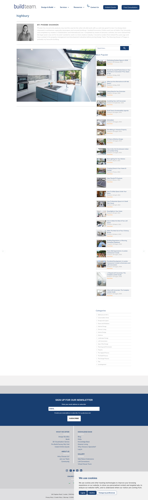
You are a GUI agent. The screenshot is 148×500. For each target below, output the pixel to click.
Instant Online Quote (62, 447)
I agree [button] (83, 493)
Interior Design (102, 332)
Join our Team (64, 459)
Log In (80, 449)
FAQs (80, 439)
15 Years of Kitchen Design (115, 139)
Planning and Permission (105, 347)
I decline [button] (92, 493)
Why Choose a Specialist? (87, 447)
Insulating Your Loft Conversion (116, 101)
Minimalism (110, 120)
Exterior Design (102, 326)
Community (65, 461)
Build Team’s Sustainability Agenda (118, 110)
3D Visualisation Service (61, 442)
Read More (110, 64)
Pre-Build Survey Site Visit (60, 444)
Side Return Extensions (86, 459)
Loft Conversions (102, 341)
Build (67, 439)
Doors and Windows (103, 323)
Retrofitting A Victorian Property (117, 129)
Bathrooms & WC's (103, 314)
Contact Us (95, 7)
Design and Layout (103, 320)
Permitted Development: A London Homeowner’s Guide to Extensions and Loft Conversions (118, 263)
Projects (100, 350)
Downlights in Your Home (114, 211)
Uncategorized (102, 364)
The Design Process (103, 358)
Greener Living (102, 329)
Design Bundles (63, 437)
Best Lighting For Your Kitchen (116, 159)
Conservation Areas (103, 317)
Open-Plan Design (103, 344)
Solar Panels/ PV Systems (114, 178)
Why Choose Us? (63, 456)
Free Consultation (130, 7)
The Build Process (103, 355)
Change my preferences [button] (107, 493)
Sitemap (66, 497)
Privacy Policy (49, 497)
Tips (99, 361)
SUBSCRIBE (74, 418)
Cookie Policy (58, 497)
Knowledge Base (84, 442)
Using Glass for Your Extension (116, 91)
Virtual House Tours (85, 464)
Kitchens (100, 335)
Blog (79, 437)
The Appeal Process (103, 352)
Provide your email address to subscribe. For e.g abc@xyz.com (72, 413)
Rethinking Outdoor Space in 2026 (117, 60)
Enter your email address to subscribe (74, 404)
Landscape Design (103, 338)
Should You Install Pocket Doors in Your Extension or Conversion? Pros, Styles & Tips (118, 71)
